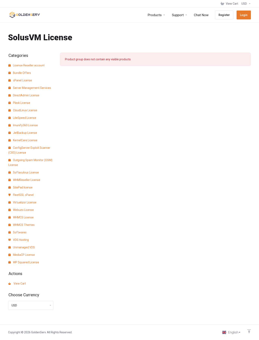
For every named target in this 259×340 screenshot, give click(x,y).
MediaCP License (23, 254)
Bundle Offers (21, 72)
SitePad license (22, 187)
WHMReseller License (26, 180)
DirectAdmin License (25, 95)
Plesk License (21, 102)
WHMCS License (23, 217)
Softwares (19, 232)
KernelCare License (24, 140)
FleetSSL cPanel (23, 195)
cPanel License (22, 80)
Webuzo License (23, 209)
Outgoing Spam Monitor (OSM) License (30, 162)
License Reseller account (28, 65)
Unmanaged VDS (23, 247)
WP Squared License (25, 262)
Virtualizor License (24, 202)
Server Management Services (31, 87)
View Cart (19, 283)
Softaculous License (25, 172)
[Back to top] (249, 331)
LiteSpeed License (24, 117)
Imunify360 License (25, 125)
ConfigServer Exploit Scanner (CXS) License (29, 150)
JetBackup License (24, 132)
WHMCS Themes (23, 224)
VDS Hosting (20, 239)
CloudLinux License (24, 110)
